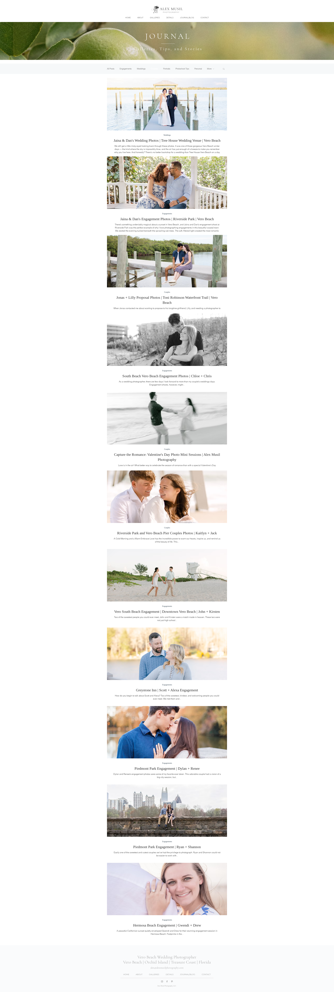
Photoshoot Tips (182, 69)
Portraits (166, 69)
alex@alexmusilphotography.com (166, 967)
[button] (223, 69)
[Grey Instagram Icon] (162, 981)
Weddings (141, 69)
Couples (154, 69)
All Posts (110, 69)
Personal (198, 69)
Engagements (126, 69)
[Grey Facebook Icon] (167, 981)
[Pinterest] (172, 981)
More (209, 69)
